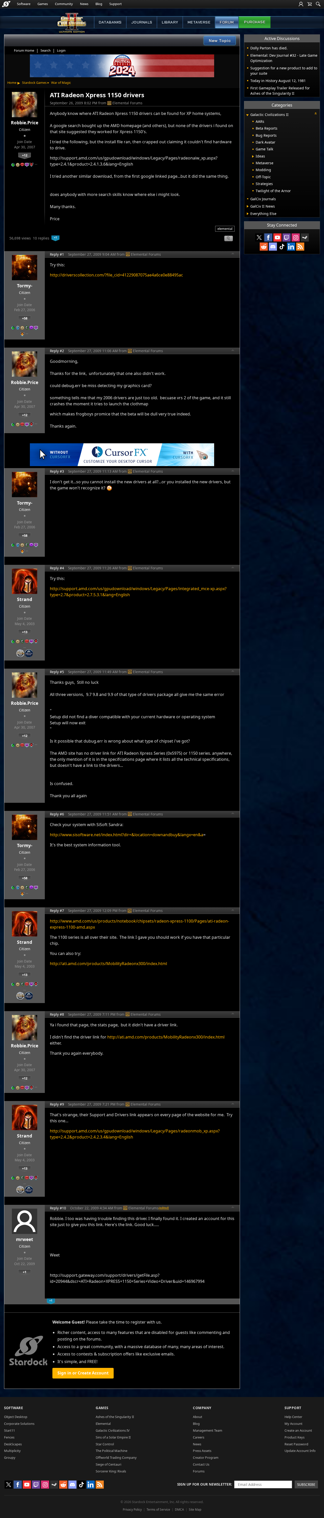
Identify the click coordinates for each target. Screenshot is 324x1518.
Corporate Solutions (19, 1423)
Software (23, 4)
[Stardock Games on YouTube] (277, 237)
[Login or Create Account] (301, 4)
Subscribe (306, 1484)
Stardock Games (34, 82)
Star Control (105, 1444)
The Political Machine (111, 1450)
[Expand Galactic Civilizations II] (247, 115)
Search (45, 50)
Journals (141, 22)
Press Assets (202, 1450)
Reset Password (296, 1444)
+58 (24, 318)
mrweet (24, 1239)
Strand (24, 599)
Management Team (207, 1430)
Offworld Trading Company (116, 1457)
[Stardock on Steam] (304, 237)
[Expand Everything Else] (248, 213)
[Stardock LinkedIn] (291, 246)
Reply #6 (57, 814)
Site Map (195, 1509)
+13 (24, 632)
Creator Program (205, 1457)
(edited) (163, 1208)
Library (170, 22)
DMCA (179, 1509)
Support (115, 4)
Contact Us (201, 1464)
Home (11, 82)
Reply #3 (57, 471)
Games (42, 4)
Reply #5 (57, 671)
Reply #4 (57, 568)
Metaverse (199, 22)
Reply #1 (57, 254)
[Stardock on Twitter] (259, 237)
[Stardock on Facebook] (268, 237)
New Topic (220, 40)
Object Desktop (15, 1416)
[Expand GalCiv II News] (248, 206)
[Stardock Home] (6, 4)
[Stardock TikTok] (282, 246)
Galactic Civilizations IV (113, 1430)
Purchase (254, 22)
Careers (198, 1437)
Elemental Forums (127, 103)
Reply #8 (57, 1014)
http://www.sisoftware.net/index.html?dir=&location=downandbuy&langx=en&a (126, 834)
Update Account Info (300, 1450)
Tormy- (24, 286)
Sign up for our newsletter (204, 1484)
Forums (199, 1471)
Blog (98, 4)
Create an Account (298, 1430)
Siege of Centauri (108, 1464)
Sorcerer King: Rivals (111, 1471)
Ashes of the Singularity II (115, 1416)
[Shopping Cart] (309, 4)
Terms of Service (158, 1509)
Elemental (103, 1423)
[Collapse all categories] (316, 113)
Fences (9, 1437)
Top (233, 254)
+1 (24, 1272)
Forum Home (24, 50)
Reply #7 (57, 910)
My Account (293, 1423)
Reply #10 (58, 1208)
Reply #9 (57, 1104)
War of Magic (61, 82)
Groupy (9, 1457)
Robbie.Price (24, 122)
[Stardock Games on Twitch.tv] (286, 237)
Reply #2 (57, 350)
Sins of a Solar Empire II (113, 1437)
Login (61, 50)
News (84, 4)
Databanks (110, 22)
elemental (224, 228)
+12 (24, 155)
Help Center (293, 1416)
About (197, 1416)
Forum (227, 22)
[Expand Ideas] (253, 156)
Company (202, 1407)
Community (64, 4)
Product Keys (295, 1437)
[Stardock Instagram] (295, 237)
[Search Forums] (318, 4)
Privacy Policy (132, 1509)
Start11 (9, 1430)
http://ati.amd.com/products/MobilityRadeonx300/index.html (108, 963)
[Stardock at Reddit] (263, 246)
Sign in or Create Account (83, 1373)
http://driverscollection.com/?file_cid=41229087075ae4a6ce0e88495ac (116, 275)
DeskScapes (13, 1444)
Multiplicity (12, 1450)
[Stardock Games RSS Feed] (300, 246)
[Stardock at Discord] (272, 246)
